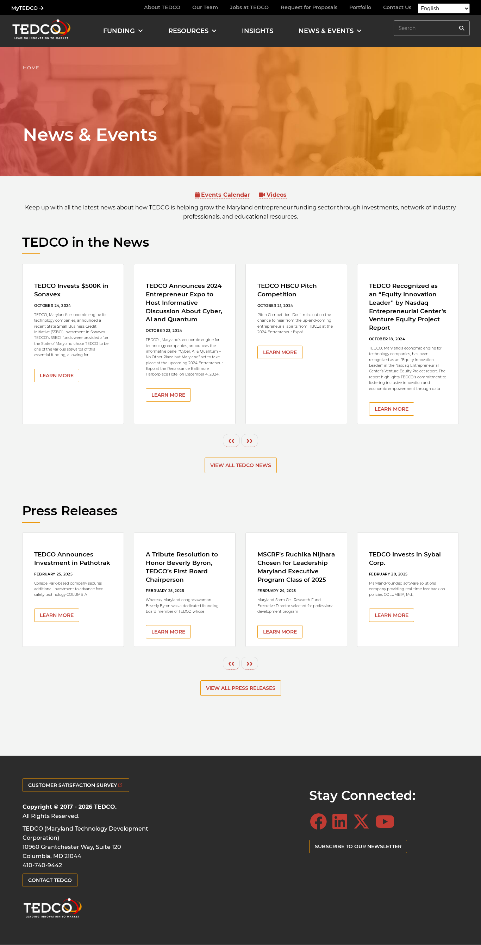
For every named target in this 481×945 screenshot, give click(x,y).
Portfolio (360, 7)
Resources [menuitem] (188, 31)
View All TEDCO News (240, 465)
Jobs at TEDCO (249, 7)
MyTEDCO (25, 8)
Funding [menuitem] (119, 31)
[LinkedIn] (341, 822)
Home (31, 67)
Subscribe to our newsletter (358, 846)
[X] (363, 822)
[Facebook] (320, 822)
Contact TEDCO (50, 880)
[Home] (41, 31)
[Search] (462, 28)
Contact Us (397, 7)
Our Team (205, 7)
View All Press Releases (240, 688)
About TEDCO (162, 7)
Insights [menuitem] (257, 31)
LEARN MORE (57, 375)
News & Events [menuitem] (326, 31)
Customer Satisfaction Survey (72, 785)
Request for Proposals (309, 7)
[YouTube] (387, 822)
